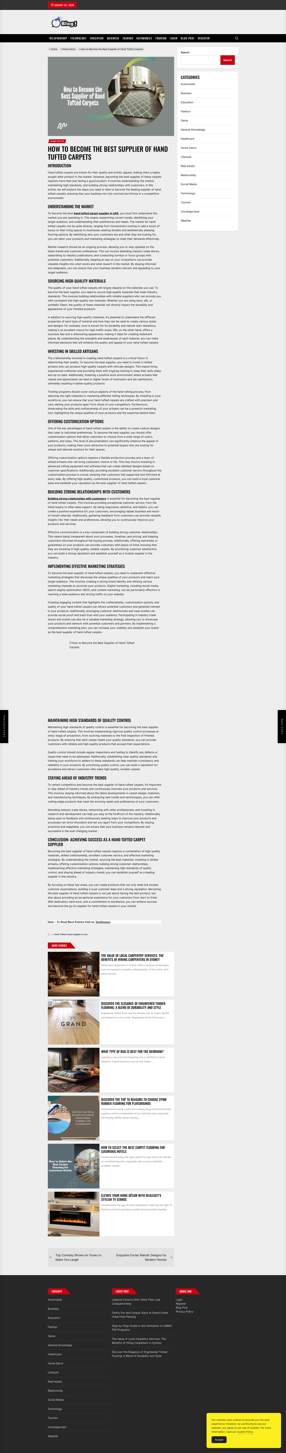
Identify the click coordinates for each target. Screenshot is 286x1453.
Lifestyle (186, 157)
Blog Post (188, 38)
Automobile (144, 38)
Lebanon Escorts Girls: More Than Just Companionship (136, 1301)
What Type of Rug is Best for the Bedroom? (132, 1051)
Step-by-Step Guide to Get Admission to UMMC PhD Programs (142, 1327)
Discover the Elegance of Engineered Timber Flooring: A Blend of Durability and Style (133, 1005)
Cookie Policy (245, 1431)
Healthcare (187, 138)
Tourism (161, 38)
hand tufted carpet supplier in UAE (96, 213)
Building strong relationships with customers (77, 498)
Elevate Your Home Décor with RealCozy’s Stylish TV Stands (131, 1197)
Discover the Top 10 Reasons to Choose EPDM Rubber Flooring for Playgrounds (134, 1101)
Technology (78, 38)
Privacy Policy (184, 1311)
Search (185, 52)
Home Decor (57, 141)
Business (113, 38)
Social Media (189, 184)
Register (204, 38)
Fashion (128, 38)
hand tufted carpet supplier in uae (71, 934)
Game (184, 120)
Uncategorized (190, 211)
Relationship (58, 38)
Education (97, 38)
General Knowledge (193, 129)
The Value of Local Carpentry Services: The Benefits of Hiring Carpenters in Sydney (132, 957)
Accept (219, 1439)
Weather (186, 220)
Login (174, 38)
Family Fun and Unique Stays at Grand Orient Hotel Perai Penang (140, 1314)
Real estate (188, 166)
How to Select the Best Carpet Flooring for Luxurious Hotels (133, 1149)
